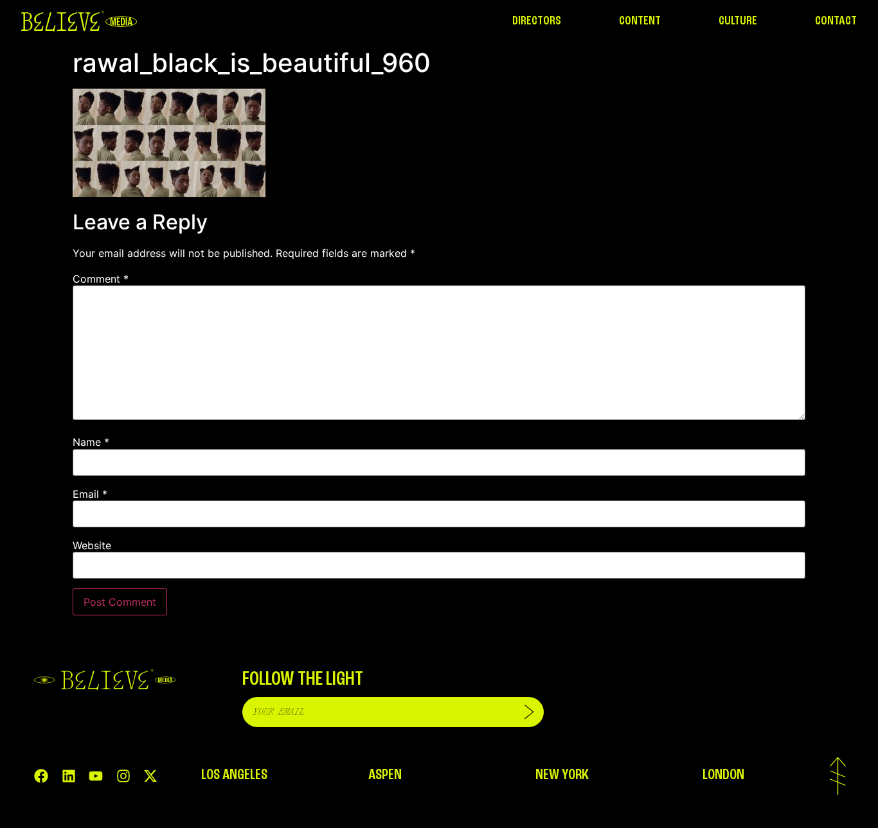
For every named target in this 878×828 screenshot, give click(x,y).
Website (92, 545)
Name (91, 442)
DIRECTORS (536, 21)
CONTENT (640, 21)
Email (90, 494)
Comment (101, 279)
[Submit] (529, 712)
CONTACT (836, 21)
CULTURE (738, 21)
